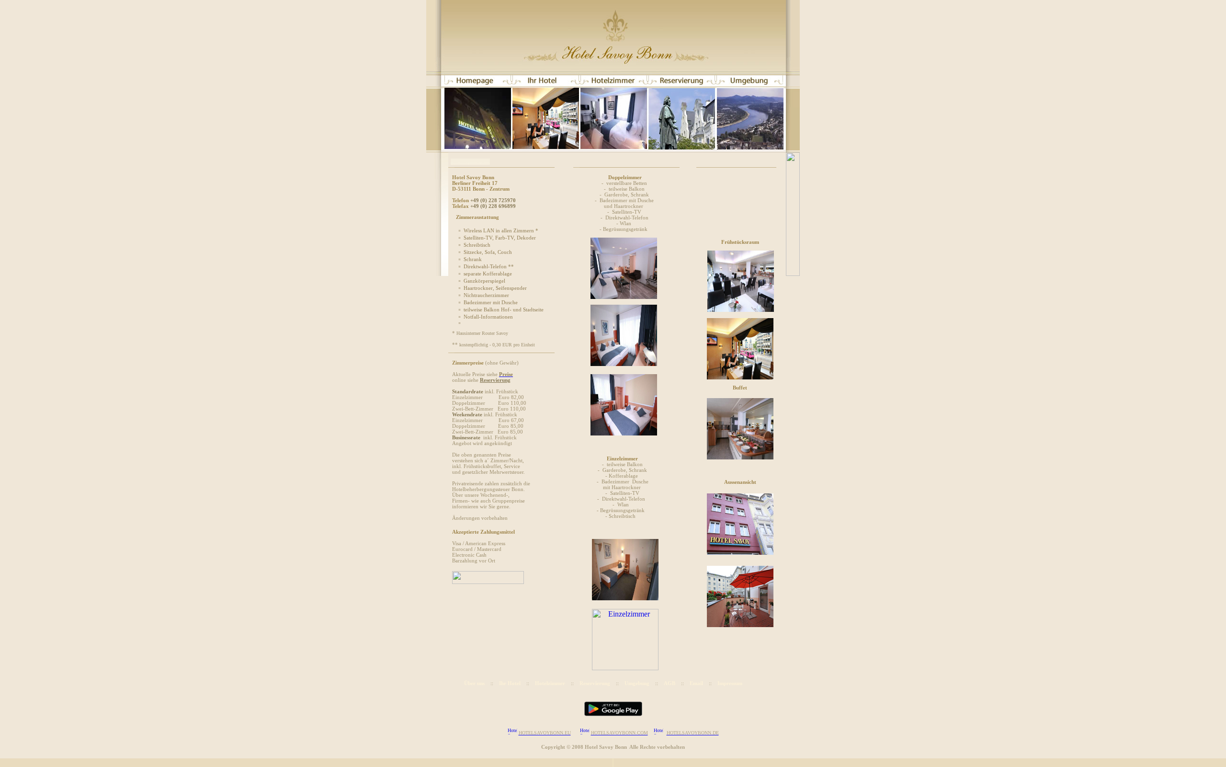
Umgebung (636, 683)
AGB (669, 683)
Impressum (729, 683)
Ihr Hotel (510, 683)
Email (696, 683)
